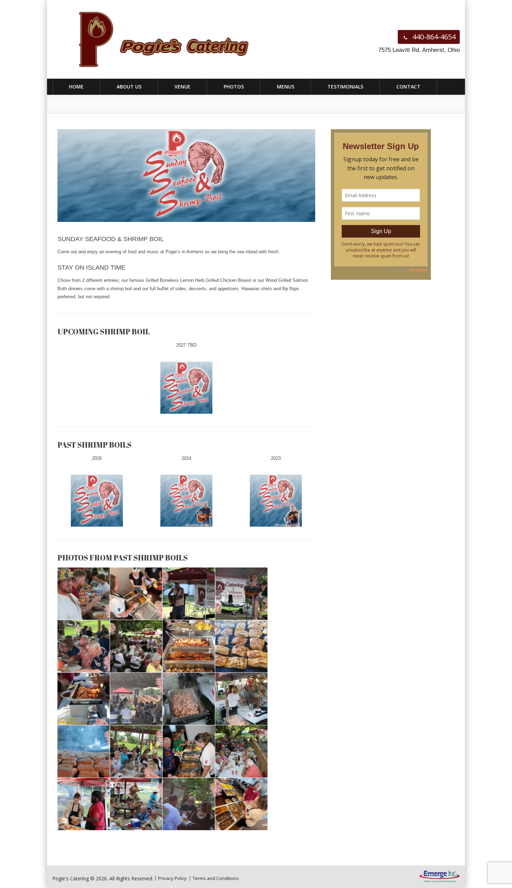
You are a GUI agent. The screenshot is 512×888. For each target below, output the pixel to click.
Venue (182, 86)
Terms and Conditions (216, 878)
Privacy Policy (172, 878)
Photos (234, 86)
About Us (129, 86)
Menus (285, 86)
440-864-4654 (433, 36)
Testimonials (345, 86)
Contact (408, 86)
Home (76, 86)
